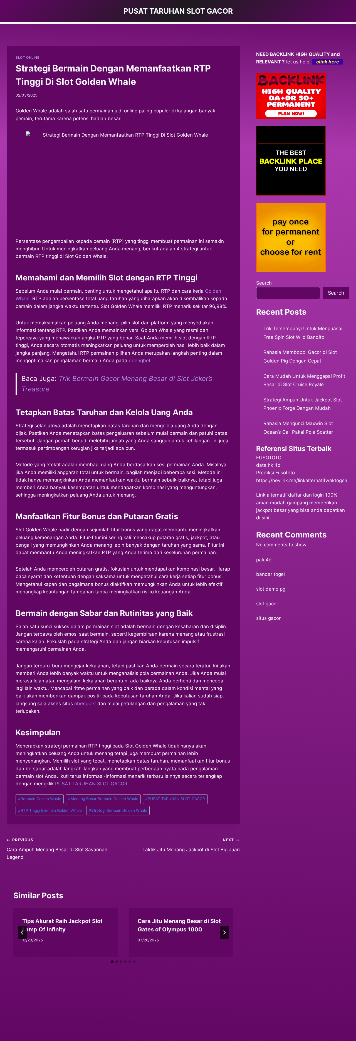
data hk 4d (268, 465)
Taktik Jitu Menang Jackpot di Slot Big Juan (191, 845)
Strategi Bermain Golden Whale (118, 810)
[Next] (224, 932)
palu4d (264, 560)
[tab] (112, 961)
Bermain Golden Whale (39, 798)
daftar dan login (306, 495)
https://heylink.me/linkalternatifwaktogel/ (301, 480)
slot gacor (267, 603)
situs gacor (268, 618)
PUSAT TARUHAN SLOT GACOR (91, 783)
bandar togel (270, 574)
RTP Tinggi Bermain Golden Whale (50, 810)
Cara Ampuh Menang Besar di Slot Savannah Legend (57, 849)
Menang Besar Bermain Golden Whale (103, 798)
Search (264, 283)
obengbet (139, 360)
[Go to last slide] (22, 932)
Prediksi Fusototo (275, 472)
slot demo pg (270, 589)
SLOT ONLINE (27, 57)
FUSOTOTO (268, 457)
